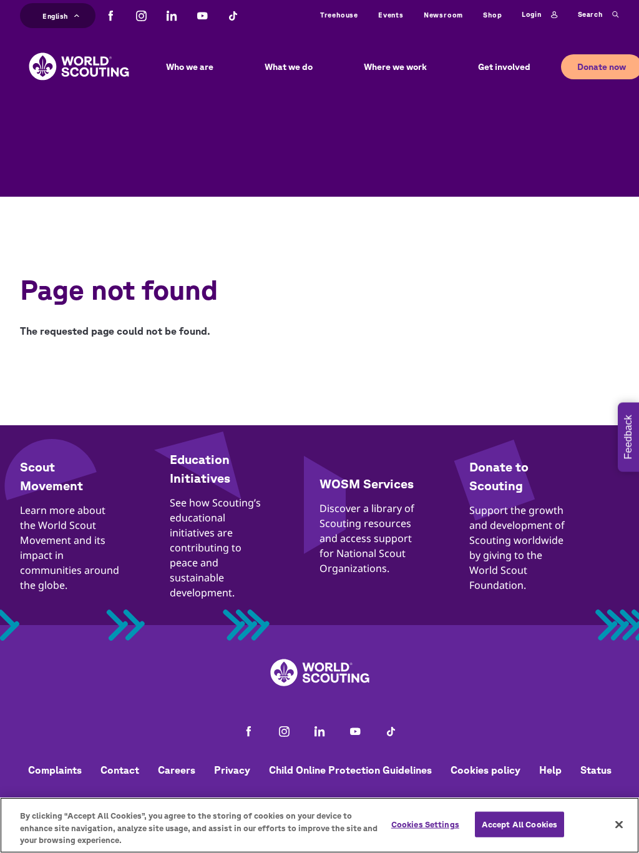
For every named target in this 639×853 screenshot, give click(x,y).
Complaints (55, 770)
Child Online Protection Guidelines (350, 770)
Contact (119, 770)
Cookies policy (485, 770)
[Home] (79, 56)
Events (391, 15)
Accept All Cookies (519, 824)
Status (596, 770)
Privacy (232, 770)
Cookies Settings (425, 824)
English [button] (55, 14)
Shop (492, 15)
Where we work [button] (395, 67)
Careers (176, 770)
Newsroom (443, 15)
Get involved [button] (504, 67)
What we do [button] (289, 67)
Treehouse (339, 15)
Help (550, 770)
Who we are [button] (189, 67)
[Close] (619, 824)
